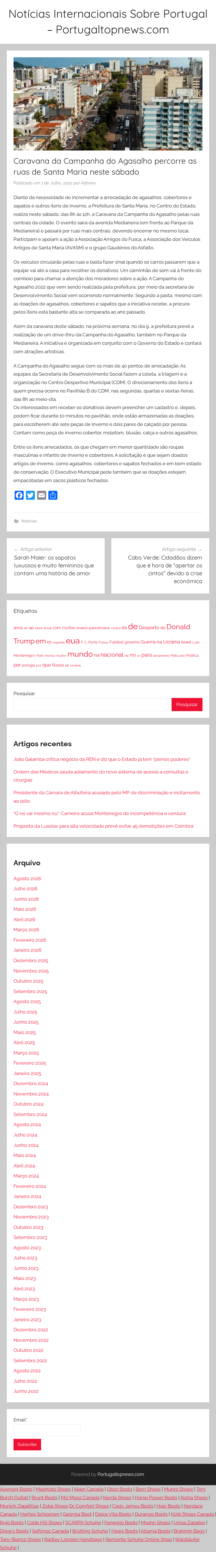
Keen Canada (89, 1489)
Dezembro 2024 (31, 1083)
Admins (88, 183)
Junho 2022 (26, 1391)
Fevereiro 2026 (30, 940)
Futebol (116, 642)
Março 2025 (26, 1053)
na (96, 655)
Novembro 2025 (31, 971)
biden (39, 628)
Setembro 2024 (30, 1114)
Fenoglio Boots (121, 1522)
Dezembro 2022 (31, 1329)
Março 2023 (26, 1299)
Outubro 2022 (28, 1350)
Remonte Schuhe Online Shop (138, 1539)
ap (31, 627)
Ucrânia (75, 665)
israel (186, 642)
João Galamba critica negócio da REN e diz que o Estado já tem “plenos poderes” (102, 759)
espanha (59, 642)
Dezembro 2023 (31, 1206)
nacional (111, 654)
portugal (28, 665)
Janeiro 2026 (27, 950)
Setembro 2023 (30, 1237)
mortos (50, 655)
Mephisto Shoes (53, 1489)
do (162, 627)
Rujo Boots (12, 1522)
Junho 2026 (26, 899)
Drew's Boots (14, 1531)
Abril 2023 (24, 1288)
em (41, 641)
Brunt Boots (44, 1497)
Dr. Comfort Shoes (89, 1506)
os (138, 655)
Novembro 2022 (31, 1340)
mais (40, 656)
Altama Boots (155, 1531)
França (103, 642)
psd (38, 665)
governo (132, 642)
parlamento (161, 656)
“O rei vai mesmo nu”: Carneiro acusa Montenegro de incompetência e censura (100, 813)
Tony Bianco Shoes (20, 1539)
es (49, 642)
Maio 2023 (25, 1278)
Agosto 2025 (27, 1001)
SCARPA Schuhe (83, 1522)
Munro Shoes (178, 1489)
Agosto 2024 (27, 1124)
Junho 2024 (26, 1145)
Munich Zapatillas (19, 1506)
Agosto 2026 (27, 878)
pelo (182, 656)
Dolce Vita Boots (113, 1514)
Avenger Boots (16, 1489)
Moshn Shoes (155, 1522)
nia (127, 655)
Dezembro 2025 (31, 960)
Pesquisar (24, 693)
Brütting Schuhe (90, 1531)
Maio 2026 (25, 909)
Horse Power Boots (156, 1497)
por (17, 665)
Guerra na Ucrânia (160, 642)
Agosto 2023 (27, 1247)
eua (73, 640)
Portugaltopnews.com (121, 1474)
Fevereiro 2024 (30, 1186)
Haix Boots (168, 1506)
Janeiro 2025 (27, 1073)
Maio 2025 (25, 1032)
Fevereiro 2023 (30, 1309)
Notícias (29, 521)
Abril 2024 (24, 1165)
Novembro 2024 (31, 1094)
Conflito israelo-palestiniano (86, 628)
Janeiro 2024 (27, 1196)
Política (192, 655)
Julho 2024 (25, 1135)
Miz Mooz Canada (80, 1497)
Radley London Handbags (73, 1539)
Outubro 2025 (28, 981)
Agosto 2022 (27, 1370)
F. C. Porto (89, 642)
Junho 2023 (26, 1268)
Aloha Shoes (194, 1497)
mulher (61, 656)
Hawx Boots (124, 1531)
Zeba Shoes (55, 1506)
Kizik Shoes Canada (193, 1514)
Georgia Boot (77, 1514)
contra (115, 628)
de (133, 626)
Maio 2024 (25, 1155)
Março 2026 (26, 929)
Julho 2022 (25, 1381)
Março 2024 (26, 1176)
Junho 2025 (26, 1022)
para (146, 655)
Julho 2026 (25, 888)
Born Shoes (148, 1489)
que (46, 665)
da (124, 627)
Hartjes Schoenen (39, 1514)
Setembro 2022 (30, 1360)
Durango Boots (151, 1514)
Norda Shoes (117, 1497)
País (174, 655)
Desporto (149, 627)
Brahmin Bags (189, 1531)
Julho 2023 (25, 1258)
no (133, 655)
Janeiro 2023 (27, 1319)
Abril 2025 (24, 1042)
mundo (80, 654)
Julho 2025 (25, 1012)
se (67, 665)
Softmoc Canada (50, 1531)
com (57, 628)
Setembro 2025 (30, 991)
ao (26, 628)
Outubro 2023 (28, 1227)
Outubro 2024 (28, 1104)
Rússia (58, 665)
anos (18, 627)
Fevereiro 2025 (30, 1063)
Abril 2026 (24, 919)
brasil (47, 628)
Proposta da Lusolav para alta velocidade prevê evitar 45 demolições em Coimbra (103, 826)
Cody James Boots (132, 1506)
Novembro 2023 (31, 1217)
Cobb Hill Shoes (44, 1522)
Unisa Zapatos (189, 1522)
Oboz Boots (119, 1489)
